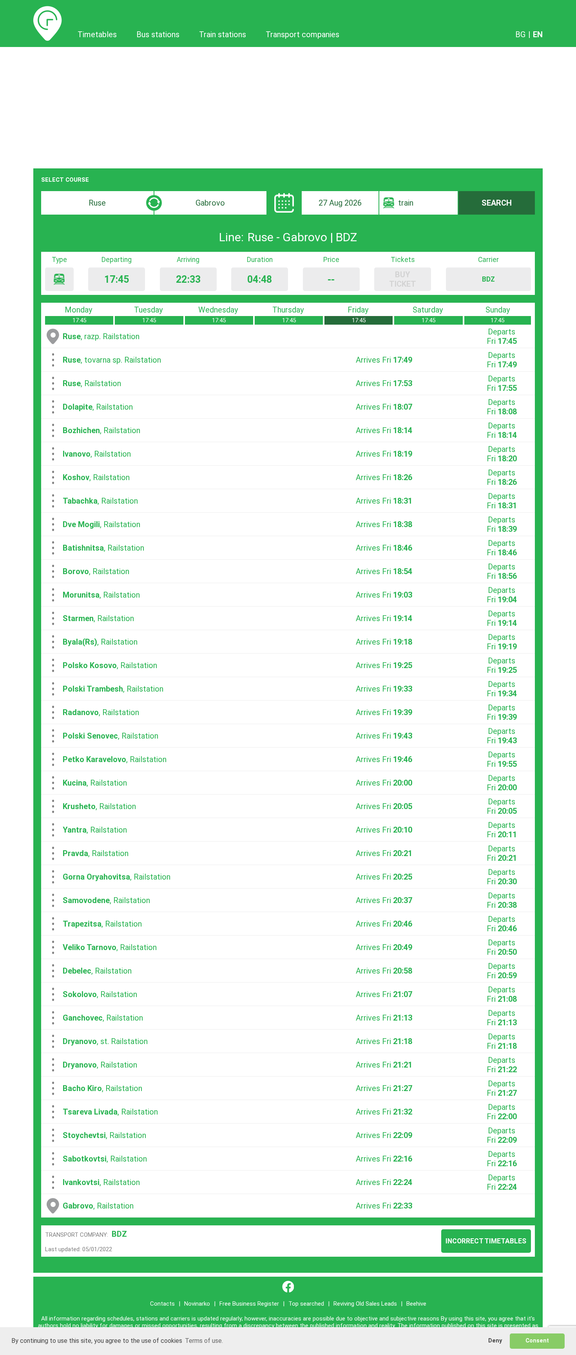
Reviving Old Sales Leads (365, 1303)
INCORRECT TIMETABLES (486, 1241)
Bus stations (157, 34)
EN (538, 34)
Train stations (222, 34)
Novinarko (197, 1303)
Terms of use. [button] (204, 1340)
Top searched (306, 1303)
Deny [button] (495, 1340)
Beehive (416, 1303)
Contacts (162, 1303)
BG (520, 34)
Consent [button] (537, 1340)
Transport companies (302, 34)
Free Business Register (249, 1303)
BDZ (119, 1234)
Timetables (47, 10)
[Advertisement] (288, 106)
